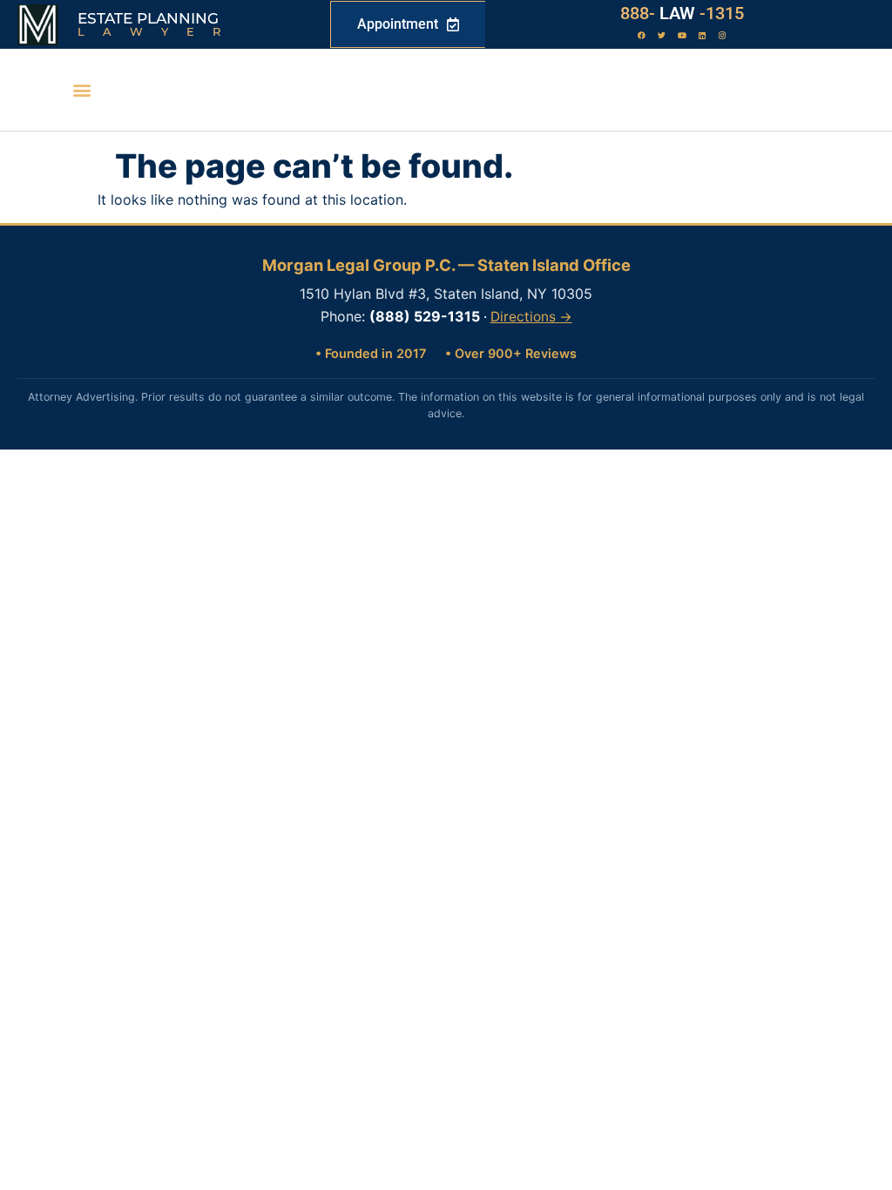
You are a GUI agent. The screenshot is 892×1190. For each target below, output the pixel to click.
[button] (81, 90)
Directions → (531, 316)
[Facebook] (642, 36)
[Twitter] (662, 36)
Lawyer (158, 31)
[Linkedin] (702, 36)
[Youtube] (682, 36)
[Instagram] (722, 36)
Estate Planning (148, 18)
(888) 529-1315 (424, 316)
